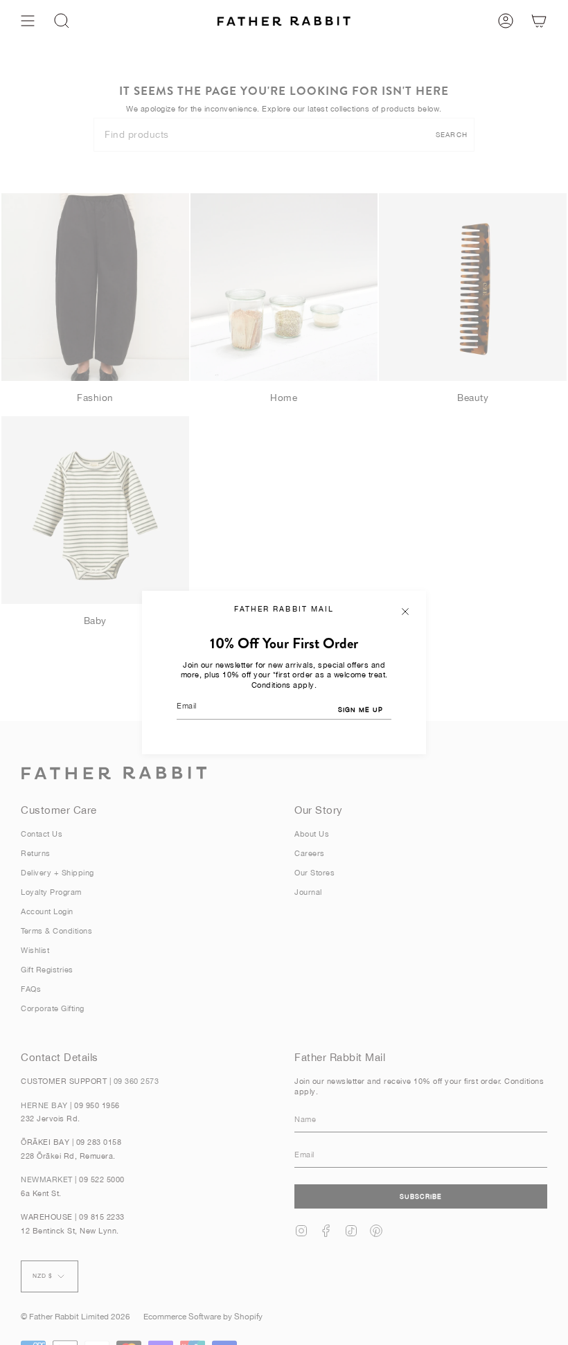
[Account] (505, 21)
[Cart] (539, 21)
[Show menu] (27, 21)
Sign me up (360, 709)
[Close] (405, 611)
